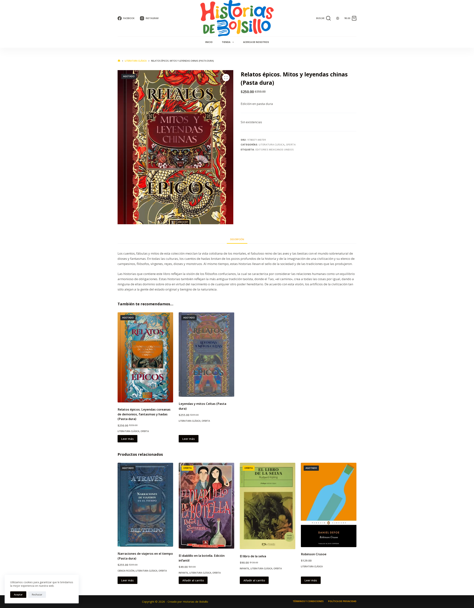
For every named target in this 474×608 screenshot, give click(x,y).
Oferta (291, 144)
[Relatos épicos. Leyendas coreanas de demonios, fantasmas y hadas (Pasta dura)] (145, 357)
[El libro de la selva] (267, 506)
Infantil (183, 572)
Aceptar (18, 594)
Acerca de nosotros (256, 42)
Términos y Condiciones (308, 601)
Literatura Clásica (272, 144)
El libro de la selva (253, 556)
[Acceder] (337, 18)
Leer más (127, 439)
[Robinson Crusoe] (328, 505)
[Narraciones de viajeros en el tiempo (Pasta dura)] (145, 505)
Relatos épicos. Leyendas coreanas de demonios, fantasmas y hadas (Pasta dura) (144, 414)
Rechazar (37, 594)
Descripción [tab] (237, 239)
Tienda (226, 42)
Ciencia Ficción (126, 570)
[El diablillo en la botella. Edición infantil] (206, 506)
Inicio (209, 42)
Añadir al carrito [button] (193, 580)
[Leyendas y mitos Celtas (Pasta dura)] (206, 354)
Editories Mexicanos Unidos (275, 149)
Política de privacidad (342, 601)
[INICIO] (119, 60)
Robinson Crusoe (313, 554)
